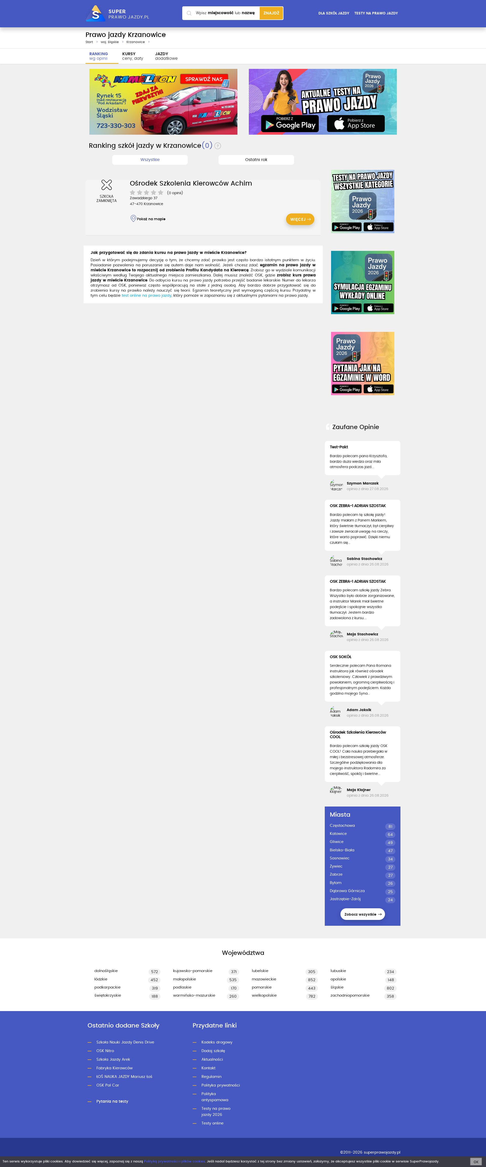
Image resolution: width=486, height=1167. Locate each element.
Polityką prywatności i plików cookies (174, 1161)
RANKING (98, 56)
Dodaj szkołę (213, 1051)
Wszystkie (150, 160)
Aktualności (212, 1059)
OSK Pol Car (107, 1085)
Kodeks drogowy (216, 1042)
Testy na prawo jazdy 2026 (215, 1112)
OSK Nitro (105, 1051)
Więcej (298, 220)
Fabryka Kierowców (114, 1068)
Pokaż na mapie (151, 219)
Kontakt (208, 1068)
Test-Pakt (339, 447)
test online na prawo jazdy (146, 295)
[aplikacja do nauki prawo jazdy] (323, 102)
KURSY (132, 56)
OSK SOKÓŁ (340, 657)
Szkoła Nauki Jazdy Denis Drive (125, 1042)
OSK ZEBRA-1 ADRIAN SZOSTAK (358, 506)
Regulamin (211, 1077)
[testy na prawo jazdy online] (362, 201)
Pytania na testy (112, 1101)
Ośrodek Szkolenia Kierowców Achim (191, 183)
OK (476, 1162)
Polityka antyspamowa (214, 1097)
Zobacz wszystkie (361, 914)
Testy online (212, 1123)
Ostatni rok (256, 160)
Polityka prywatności (220, 1085)
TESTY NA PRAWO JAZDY (376, 13)
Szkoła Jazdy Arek (113, 1059)
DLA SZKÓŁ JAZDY (333, 13)
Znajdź (271, 13)
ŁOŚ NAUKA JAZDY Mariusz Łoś (124, 1077)
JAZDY (166, 56)
